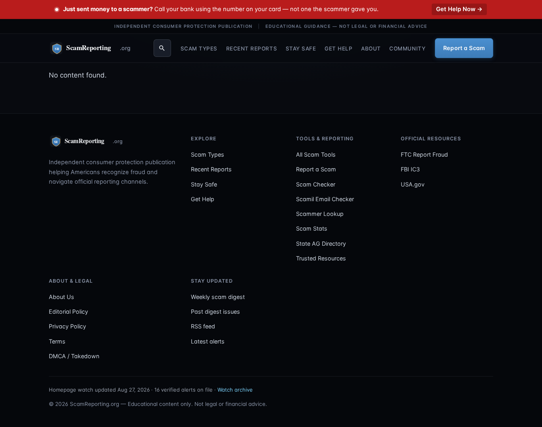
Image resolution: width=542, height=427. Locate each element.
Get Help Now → (459, 9)
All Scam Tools (316, 154)
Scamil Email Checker (325, 199)
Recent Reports (251, 48)
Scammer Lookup (320, 213)
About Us (61, 296)
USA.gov (413, 184)
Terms (57, 341)
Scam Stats (311, 228)
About (371, 48)
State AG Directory (321, 243)
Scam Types (199, 48)
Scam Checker (315, 184)
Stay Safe (301, 48)
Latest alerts (208, 341)
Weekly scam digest (218, 296)
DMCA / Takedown (74, 356)
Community (407, 48)
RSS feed (203, 326)
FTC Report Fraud (424, 154)
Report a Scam (464, 48)
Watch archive (235, 389)
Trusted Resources (321, 258)
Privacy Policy (67, 326)
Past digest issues (215, 311)
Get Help (338, 48)
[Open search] (162, 48)
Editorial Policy (68, 311)
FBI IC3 (410, 169)
